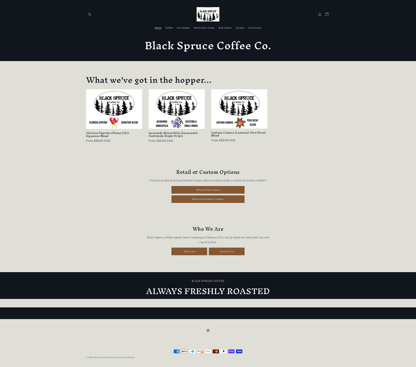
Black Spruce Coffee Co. (105, 357)
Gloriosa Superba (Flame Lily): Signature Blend (108, 134)
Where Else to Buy (208, 189)
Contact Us (227, 251)
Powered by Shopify (125, 357)
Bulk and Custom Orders (208, 199)
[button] (89, 14)
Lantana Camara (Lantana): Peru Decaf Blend (238, 134)
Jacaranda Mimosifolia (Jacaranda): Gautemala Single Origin (173, 134)
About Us (189, 251)
